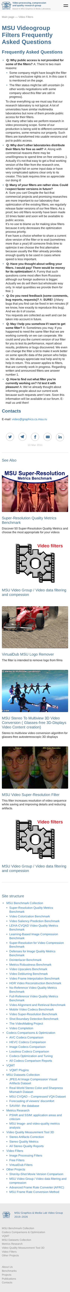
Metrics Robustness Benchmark (30, 964)
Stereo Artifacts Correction (26, 1136)
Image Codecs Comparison (27, 1046)
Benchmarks (9, 1270)
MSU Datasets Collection (23, 1074)
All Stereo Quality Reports (26, 1146)
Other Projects (15, 1169)
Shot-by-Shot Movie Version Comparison (36, 1174)
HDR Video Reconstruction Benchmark (35, 983)
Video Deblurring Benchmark (28, 973)
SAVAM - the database (24, 1105)
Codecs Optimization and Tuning (31, 1056)
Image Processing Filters (25, 1155)
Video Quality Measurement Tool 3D (30, 1132)
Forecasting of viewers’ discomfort (31, 1101)
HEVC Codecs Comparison (27, 1042)
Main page (8, 16)
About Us (7, 1266)
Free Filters (16, 1160)
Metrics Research (17, 1110)
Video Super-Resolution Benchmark (33, 1014)
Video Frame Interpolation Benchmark (34, 978)
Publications (9, 1278)
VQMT (10, 1065)
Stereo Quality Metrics (23, 1141)
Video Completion (21, 1028)
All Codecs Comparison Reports (30, 1060)
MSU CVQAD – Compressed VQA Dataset (37, 1096)
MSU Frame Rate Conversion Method (34, 1191)
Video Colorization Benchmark (29, 916)
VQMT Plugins (19, 1070)
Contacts (7, 1282)
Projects (6, 1274)
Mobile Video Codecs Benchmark (31, 1009)
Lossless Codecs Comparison (29, 1051)
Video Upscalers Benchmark (28, 969)
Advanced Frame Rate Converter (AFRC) (36, 1187)
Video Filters (25, 16)
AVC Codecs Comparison (26, 1037)
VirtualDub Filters (20, 1164)
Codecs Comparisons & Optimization (30, 1032)
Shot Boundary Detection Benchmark (33, 1018)
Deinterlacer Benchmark (25, 959)
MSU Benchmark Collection (24, 903)
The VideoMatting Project (26, 1023)
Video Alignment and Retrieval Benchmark (37, 1005)
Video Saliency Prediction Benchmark (34, 921)
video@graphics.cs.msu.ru (29, 419)
